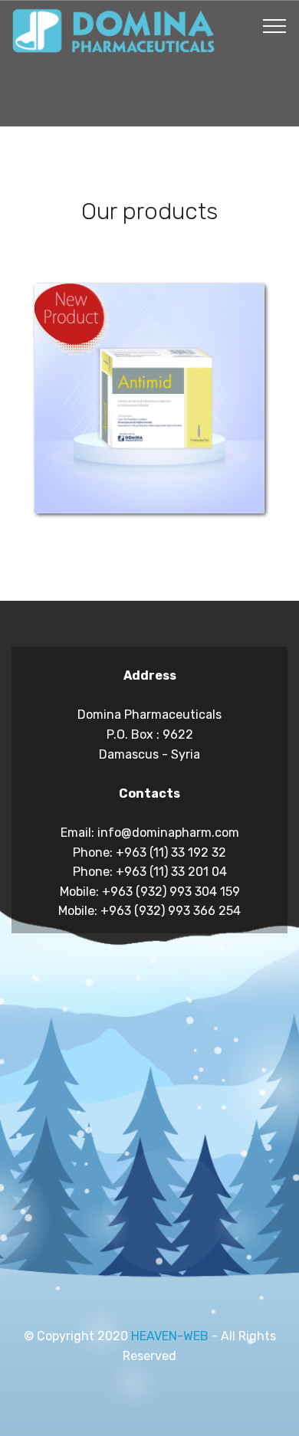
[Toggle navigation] (275, 25)
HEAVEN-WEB (170, 1336)
